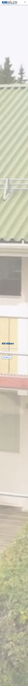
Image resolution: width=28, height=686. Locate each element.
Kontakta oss (7, 357)
